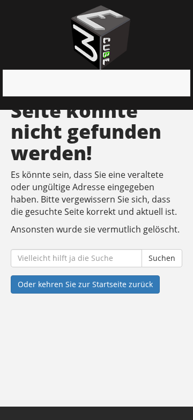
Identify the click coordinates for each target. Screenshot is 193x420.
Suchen (162, 258)
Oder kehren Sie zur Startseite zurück (85, 284)
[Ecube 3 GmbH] (100, 37)
